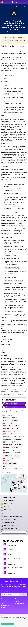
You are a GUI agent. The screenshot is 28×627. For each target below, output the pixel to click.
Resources (17, 599)
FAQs (2, 603)
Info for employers (5, 605)
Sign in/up (17, 601)
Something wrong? (22, 46)
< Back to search (6, 6)
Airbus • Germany (14, 19)
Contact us (3, 601)
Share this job (22, 6)
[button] (23, 477)
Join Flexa (3, 607)
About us (3, 599)
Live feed (3, 612)
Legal (2, 610)
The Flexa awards (19, 603)
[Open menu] (2, 2)
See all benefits (14, 532)
